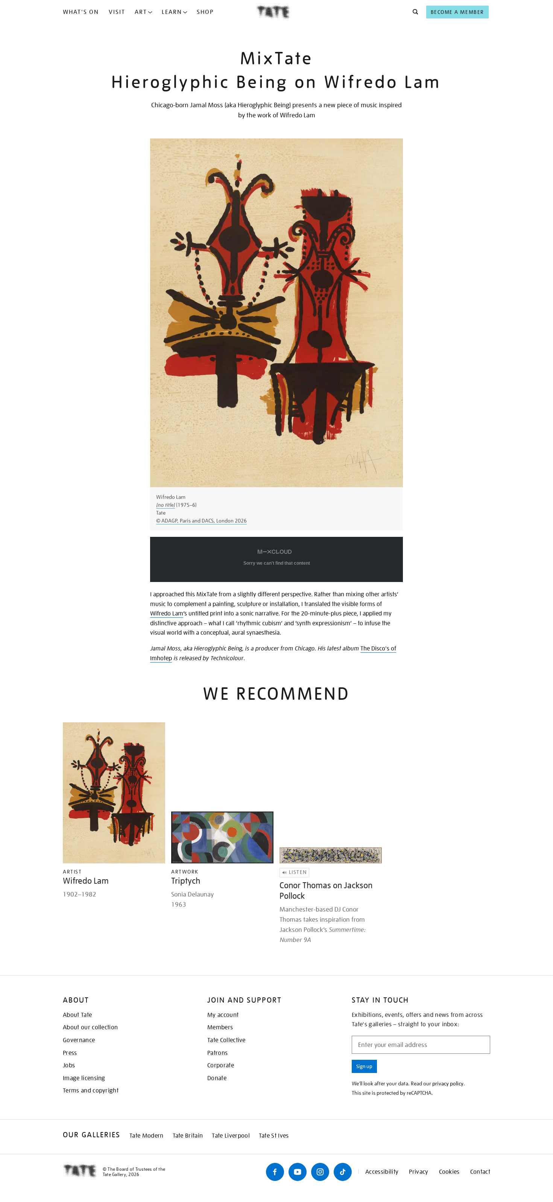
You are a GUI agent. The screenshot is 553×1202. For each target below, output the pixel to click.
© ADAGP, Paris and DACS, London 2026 (201, 520)
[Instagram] (320, 1172)
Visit (117, 12)
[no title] (165, 504)
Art (141, 12)
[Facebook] (275, 1172)
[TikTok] (343, 1172)
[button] (413, 12)
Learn (172, 12)
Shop (205, 12)
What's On (81, 12)
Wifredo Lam (166, 613)
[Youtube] (298, 1172)
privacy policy (447, 1083)
